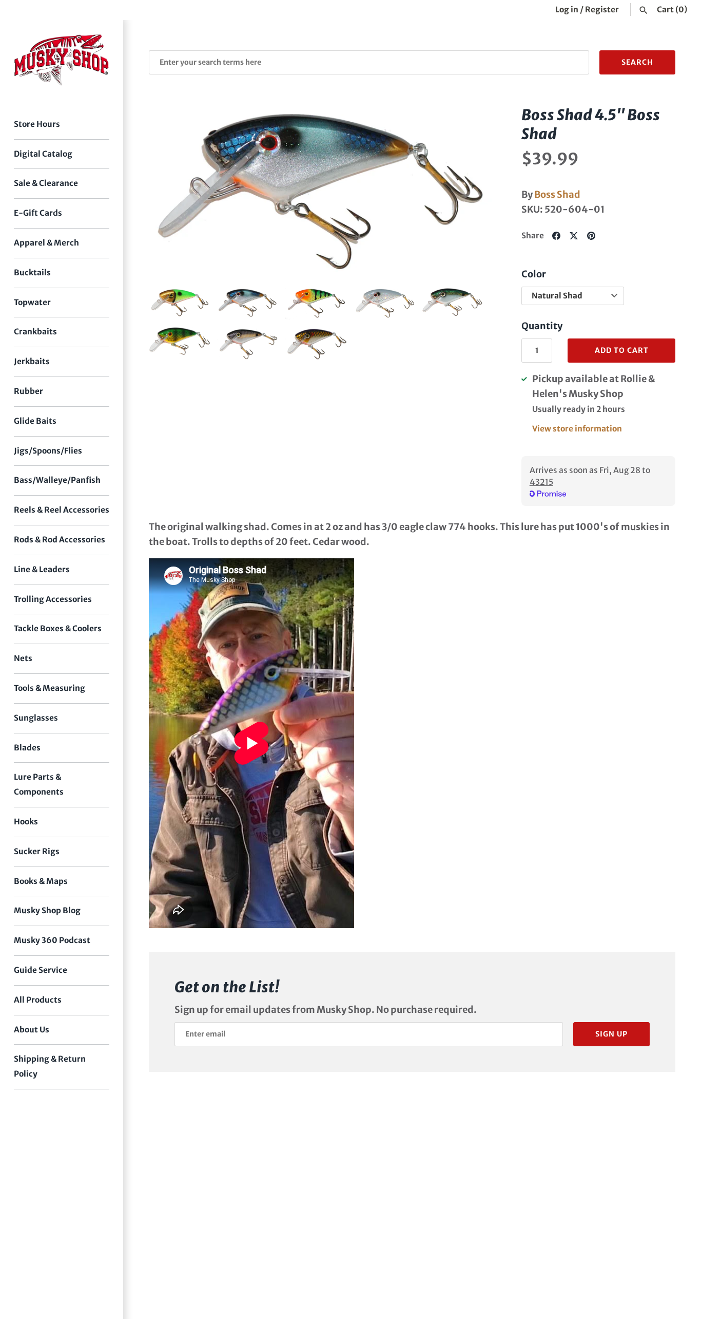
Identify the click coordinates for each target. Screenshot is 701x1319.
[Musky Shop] (61, 60)
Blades (27, 747)
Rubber (28, 391)
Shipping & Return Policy (50, 1066)
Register (602, 9)
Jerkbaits (32, 361)
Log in (566, 9)
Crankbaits (35, 331)
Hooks (26, 821)
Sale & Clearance (46, 183)
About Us (31, 1029)
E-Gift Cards (38, 213)
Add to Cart (622, 350)
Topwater (32, 302)
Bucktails (32, 272)
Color (533, 274)
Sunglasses (36, 718)
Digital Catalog (43, 154)
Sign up (611, 1034)
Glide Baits (35, 421)
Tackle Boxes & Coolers (58, 628)
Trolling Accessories (53, 599)
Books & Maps (41, 881)
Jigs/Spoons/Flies (48, 451)
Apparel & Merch (46, 243)
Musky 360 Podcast (52, 940)
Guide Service (40, 970)
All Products (38, 1000)
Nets (23, 658)
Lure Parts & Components (39, 784)
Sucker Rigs (37, 851)
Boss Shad (557, 194)
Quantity (541, 326)
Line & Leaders (42, 569)
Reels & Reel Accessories (61, 510)
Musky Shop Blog (47, 910)
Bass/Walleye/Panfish (57, 480)
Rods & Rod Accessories (59, 539)
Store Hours (37, 124)
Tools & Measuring (49, 688)
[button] (171, 191)
